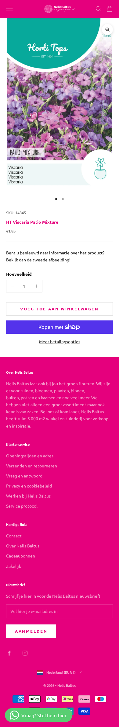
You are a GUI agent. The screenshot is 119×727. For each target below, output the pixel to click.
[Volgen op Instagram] (25, 653)
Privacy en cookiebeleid (29, 485)
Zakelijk (13, 566)
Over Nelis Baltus (22, 545)
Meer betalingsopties (59, 341)
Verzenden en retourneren (31, 465)
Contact (14, 535)
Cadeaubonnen (20, 555)
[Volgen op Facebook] (9, 653)
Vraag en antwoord (24, 475)
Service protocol (22, 506)
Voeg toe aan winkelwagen (59, 308)
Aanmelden (31, 631)
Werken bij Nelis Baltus (28, 495)
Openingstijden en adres (29, 455)
